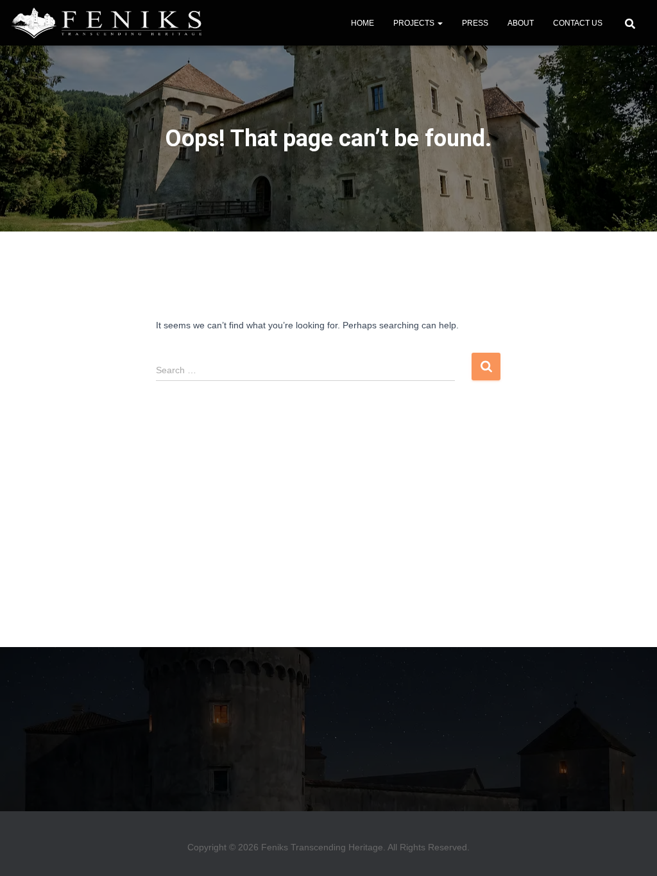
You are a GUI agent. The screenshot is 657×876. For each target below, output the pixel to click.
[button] (439, 23)
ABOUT (521, 23)
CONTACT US (577, 23)
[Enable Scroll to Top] (634, 853)
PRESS (475, 23)
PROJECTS (414, 23)
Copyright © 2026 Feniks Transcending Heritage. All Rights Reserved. (328, 847)
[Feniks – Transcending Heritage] (106, 23)
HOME (362, 23)
